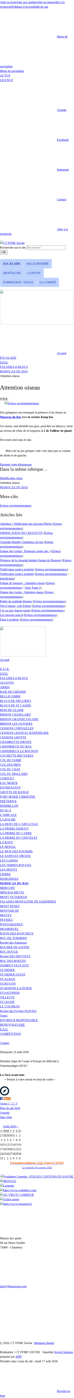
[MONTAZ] (8, 1181)
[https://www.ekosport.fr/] (16, 1204)
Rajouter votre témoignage (16, 464)
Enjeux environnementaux (15, 505)
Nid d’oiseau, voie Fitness (15, 606)
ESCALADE (8, 357)
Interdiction (7, 578)
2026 (13, 1126)
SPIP (19, 1356)
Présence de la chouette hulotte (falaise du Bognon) (30, 560)
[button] (33, 110)
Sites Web (6, 1117)
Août (6, 1126)
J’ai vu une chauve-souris (15, 610)
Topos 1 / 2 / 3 (8, 1103)
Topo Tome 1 (32, 587)
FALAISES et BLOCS (14, 366)
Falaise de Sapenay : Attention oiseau (22, 583)
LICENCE (6, 80)
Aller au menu (45, 2)
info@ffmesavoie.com (13, 1286)
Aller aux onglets (26, 2)
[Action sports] (9, 1199)
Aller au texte (8, 2)
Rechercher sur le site (13, 247)
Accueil (4, 659)
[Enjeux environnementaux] (22, 403)
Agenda (4, 1112)
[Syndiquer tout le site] (7, 1099)
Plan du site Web (10, 1108)
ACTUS (5, 75)
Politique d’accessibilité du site (30, 6)
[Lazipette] (7, 1185)
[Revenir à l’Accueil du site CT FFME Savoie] (12, 243)
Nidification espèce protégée (17, 569)
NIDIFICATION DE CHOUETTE (21, 533)
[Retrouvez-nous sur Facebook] (1, 1099)
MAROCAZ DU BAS (14, 371)
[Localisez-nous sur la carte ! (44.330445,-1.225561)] (4, 1094)
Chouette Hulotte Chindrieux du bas (21, 542)
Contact (4, 1043)
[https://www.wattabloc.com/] (18, 1190)
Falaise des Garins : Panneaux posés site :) (25, 551)
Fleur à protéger (9, 619)
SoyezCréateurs (63, 1352)
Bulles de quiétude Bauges (16, 601)
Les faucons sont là (11, 615)
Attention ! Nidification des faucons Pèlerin (26, 523)
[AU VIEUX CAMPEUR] (17, 1194)
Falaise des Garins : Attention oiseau (21, 592)
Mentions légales (44, 1343)
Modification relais (11, 478)
